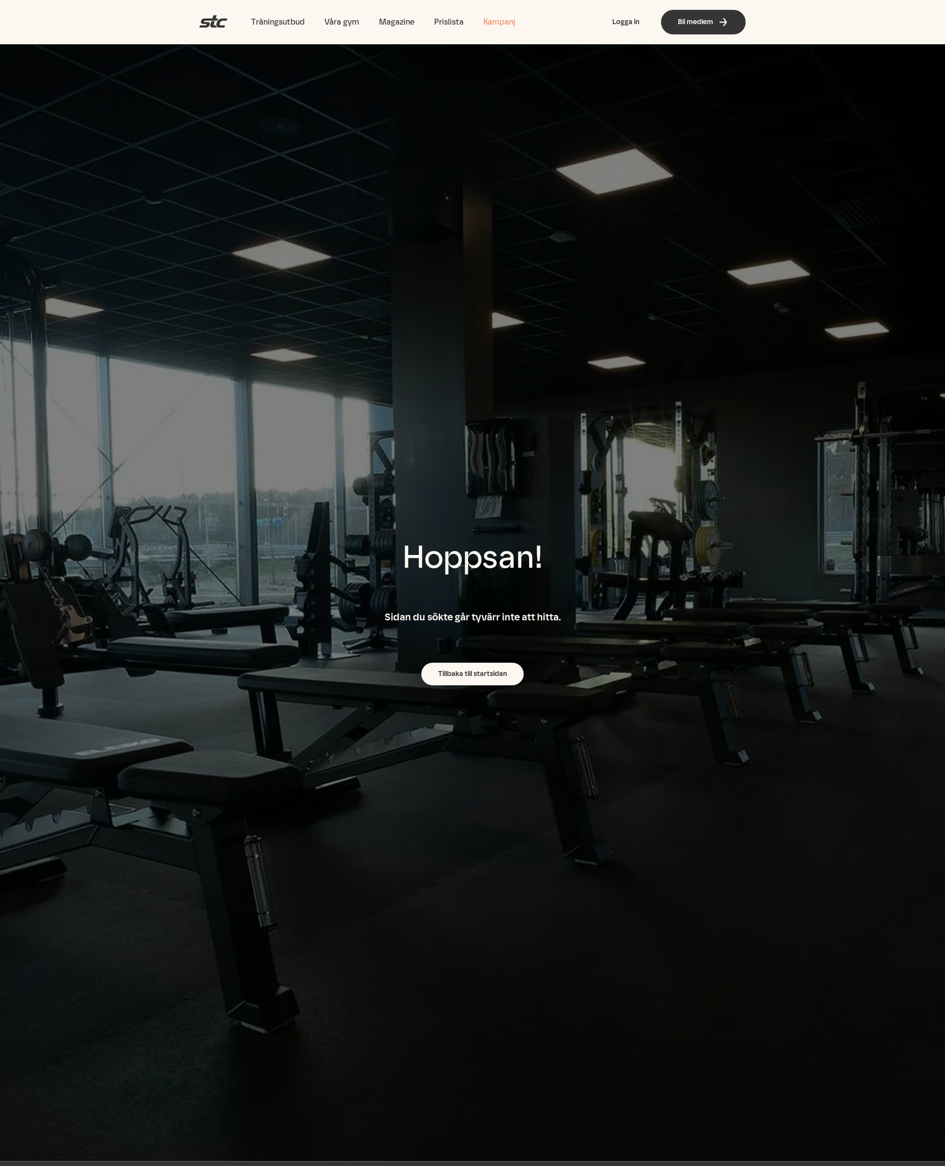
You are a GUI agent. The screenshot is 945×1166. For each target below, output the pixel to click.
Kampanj (499, 22)
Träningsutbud (278, 22)
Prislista (449, 22)
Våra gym (341, 22)
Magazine (396, 22)
